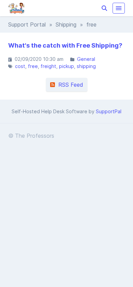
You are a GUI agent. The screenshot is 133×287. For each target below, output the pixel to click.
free (33, 66)
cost (20, 66)
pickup (66, 66)
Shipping (66, 24)
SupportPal (108, 111)
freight (48, 66)
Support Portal (27, 24)
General (86, 59)
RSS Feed (69, 84)
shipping (86, 66)
